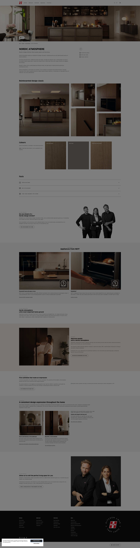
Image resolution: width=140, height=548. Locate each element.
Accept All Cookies (36, 540)
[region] (22, 542)
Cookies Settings (36, 543)
